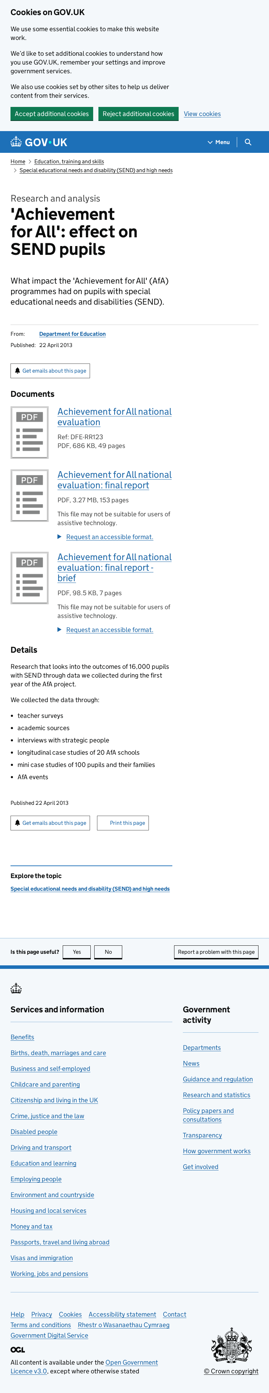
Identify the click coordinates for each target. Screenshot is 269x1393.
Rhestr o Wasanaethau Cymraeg (124, 1325)
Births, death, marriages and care (58, 1053)
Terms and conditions (41, 1325)
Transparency (202, 1135)
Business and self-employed (50, 1069)
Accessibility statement (122, 1314)
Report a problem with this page (216, 952)
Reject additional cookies (138, 114)
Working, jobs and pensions (49, 1274)
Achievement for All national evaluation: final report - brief (114, 567)
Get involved (201, 1167)
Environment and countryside (52, 1195)
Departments (202, 1048)
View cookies (202, 113)
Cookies (70, 1314)
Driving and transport (41, 1147)
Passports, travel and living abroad (60, 1242)
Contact (174, 1314)
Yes (82, 952)
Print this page (127, 823)
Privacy (41, 1314)
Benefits (22, 1037)
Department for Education (72, 334)
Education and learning (43, 1163)
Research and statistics (216, 1095)
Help (18, 1314)
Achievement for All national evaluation (114, 417)
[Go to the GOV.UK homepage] (39, 142)
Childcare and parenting (45, 1084)
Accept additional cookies (52, 114)
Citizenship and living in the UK (54, 1100)
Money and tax (32, 1226)
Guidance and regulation (218, 1079)
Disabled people (34, 1132)
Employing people (36, 1179)
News (191, 1063)
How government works (217, 1151)
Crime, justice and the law (47, 1116)
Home (18, 161)
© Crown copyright (231, 1371)
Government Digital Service (49, 1335)
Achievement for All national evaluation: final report (114, 480)
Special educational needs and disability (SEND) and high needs (96, 170)
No (113, 952)
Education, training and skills (69, 161)
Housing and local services (49, 1211)
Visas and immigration (42, 1258)
